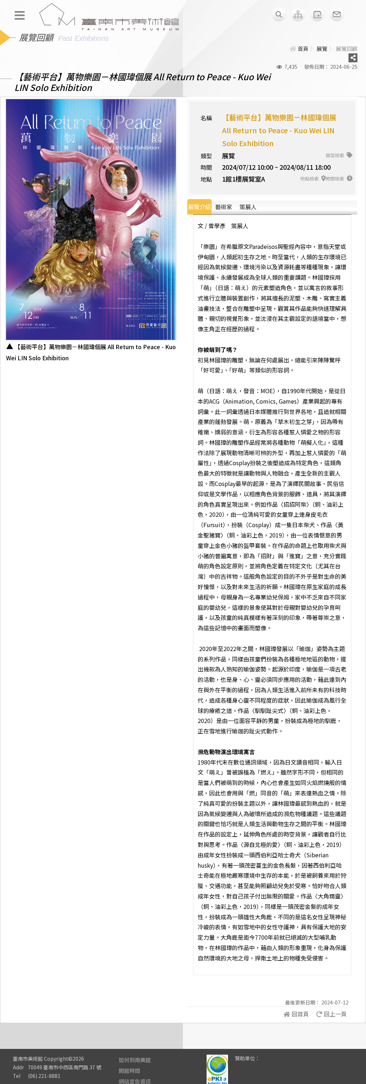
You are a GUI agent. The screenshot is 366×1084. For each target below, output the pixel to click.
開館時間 (129, 1070)
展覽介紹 (199, 206)
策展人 (248, 206)
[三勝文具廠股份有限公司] (270, 1064)
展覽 (322, 48)
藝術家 (223, 206)
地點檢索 (310, 178)
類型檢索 (335, 155)
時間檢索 (335, 178)
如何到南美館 (135, 1060)
